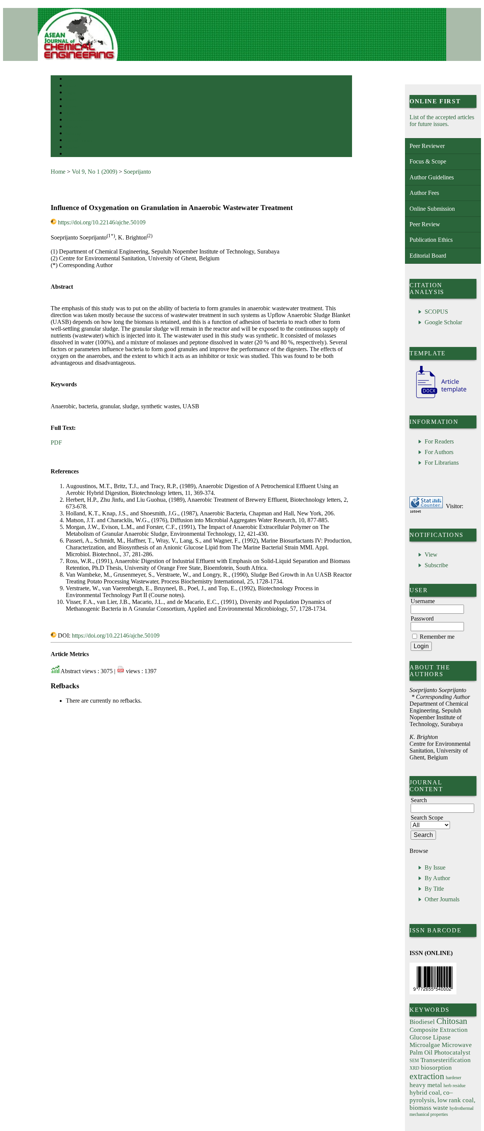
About (71, 86)
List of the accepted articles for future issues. (442, 120)
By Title (434, 888)
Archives (73, 113)
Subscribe (436, 565)
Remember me (437, 636)
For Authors (439, 452)
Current (72, 106)
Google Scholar (443, 322)
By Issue (435, 867)
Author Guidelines (432, 177)
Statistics (74, 127)
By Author (437, 878)
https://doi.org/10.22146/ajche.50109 (102, 222)
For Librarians (442, 462)
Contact (72, 147)
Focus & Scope (428, 161)
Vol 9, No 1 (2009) (94, 171)
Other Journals (442, 899)
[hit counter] (416, 511)
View (431, 554)
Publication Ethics (431, 239)
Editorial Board (428, 255)
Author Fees (424, 193)
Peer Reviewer (427, 146)
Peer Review (425, 224)
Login (71, 93)
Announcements (79, 120)
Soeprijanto (137, 171)
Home (71, 79)
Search (71, 100)
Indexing (73, 134)
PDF (56, 442)
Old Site (73, 154)
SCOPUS (436, 311)
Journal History (79, 140)
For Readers (439, 441)
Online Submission (432, 208)
